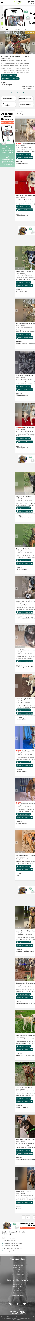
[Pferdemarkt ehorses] (14, 1312)
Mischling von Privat (10, 1251)
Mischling (20, 114)
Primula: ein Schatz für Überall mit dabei (15, 56)
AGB (17, 1288)
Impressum (17, 1291)
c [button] (2, 43)
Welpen (17, 1269)
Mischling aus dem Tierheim (9, 104)
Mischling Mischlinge (26, 98)
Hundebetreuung (17, 1265)
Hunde (17, 1263)
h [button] (23, 93)
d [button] (33, 43)
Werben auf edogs (18, 1295)
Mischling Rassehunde (11, 1246)
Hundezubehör (17, 1267)
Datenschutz (17, 1293)
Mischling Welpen (8, 98)
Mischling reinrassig (26, 104)
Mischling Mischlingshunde (13, 1243)
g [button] (12, 93)
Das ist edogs (17, 1284)
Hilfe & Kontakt (17, 1286)
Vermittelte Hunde (17, 1274)
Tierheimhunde (17, 1272)
